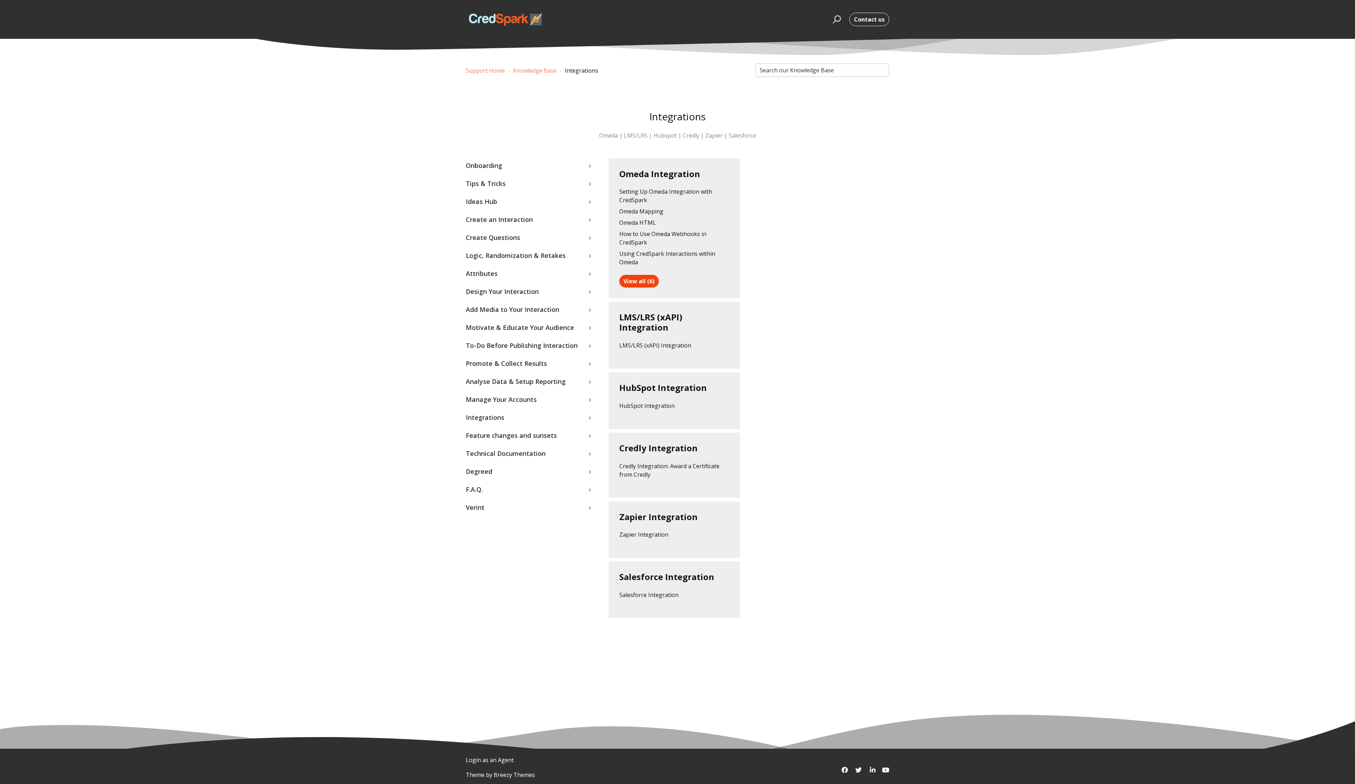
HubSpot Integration (663, 387)
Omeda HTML (637, 223)
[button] (836, 19)
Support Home (485, 70)
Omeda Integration (659, 174)
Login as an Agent (490, 760)
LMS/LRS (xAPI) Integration (650, 322)
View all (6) (639, 281)
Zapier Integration (658, 517)
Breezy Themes (514, 775)
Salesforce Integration (666, 577)
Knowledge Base (535, 70)
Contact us (869, 19)
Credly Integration (658, 448)
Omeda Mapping (641, 211)
